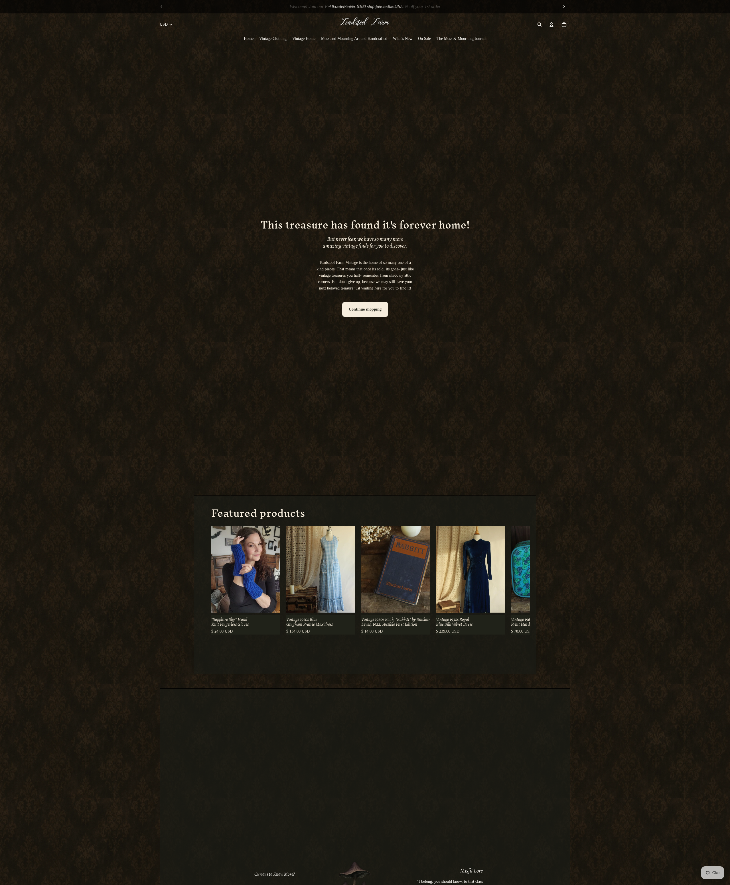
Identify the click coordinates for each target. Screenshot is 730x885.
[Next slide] (564, 6)
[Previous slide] (161, 6)
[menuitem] (249, 38)
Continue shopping (365, 309)
